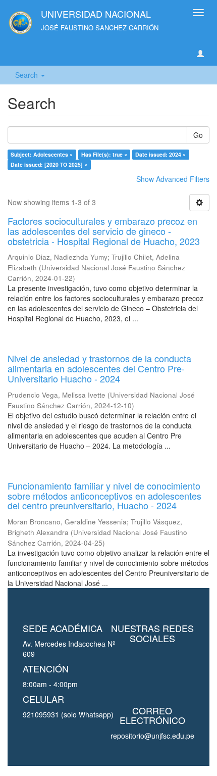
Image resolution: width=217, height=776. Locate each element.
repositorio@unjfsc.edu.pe (152, 736)
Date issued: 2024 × (160, 154)
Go (198, 135)
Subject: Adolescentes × (42, 154)
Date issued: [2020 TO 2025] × (49, 164)
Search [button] (27, 75)
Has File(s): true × (104, 154)
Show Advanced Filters (172, 179)
